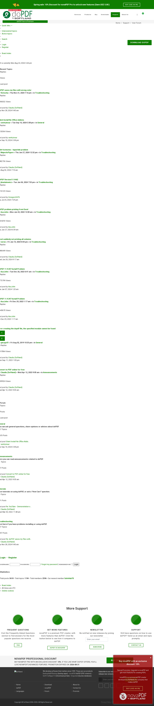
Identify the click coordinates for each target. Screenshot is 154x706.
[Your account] (145, 14)
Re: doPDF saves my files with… (18, 539)
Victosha (4, 93)
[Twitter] (107, 686)
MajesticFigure (7, 152)
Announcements (50, 372)
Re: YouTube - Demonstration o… (18, 506)
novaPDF (72, 673)
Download (48, 685)
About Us (76, 685)
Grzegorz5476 (14, 197)
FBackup (54, 673)
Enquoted (74, 676)
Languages (20, 691)
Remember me (65, 564)
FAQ (18, 645)
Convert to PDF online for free (18, 474)
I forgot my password (49, 564)
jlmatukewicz (6, 182)
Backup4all (47, 673)
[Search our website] (149, 14)
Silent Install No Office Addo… (17, 441)
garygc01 (5, 343)
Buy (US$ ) (131, 5)
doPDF (18, 688)
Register (12, 557)
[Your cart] (141, 14)
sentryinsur (5, 123)
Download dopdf (139, 42)
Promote (76, 691)
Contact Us (136, 645)
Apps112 (52, 676)
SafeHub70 (69, 578)
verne (3, 242)
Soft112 (46, 676)
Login (3, 557)
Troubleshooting (42, 93)
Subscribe (97, 647)
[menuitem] (9, 31)
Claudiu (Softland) (15, 108)
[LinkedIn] (113, 686)
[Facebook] (101, 686)
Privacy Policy (106, 702)
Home (18, 685)
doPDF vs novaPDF (57, 648)
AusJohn (4, 212)
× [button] (150, 657)
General (40, 123)
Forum (47, 691)
